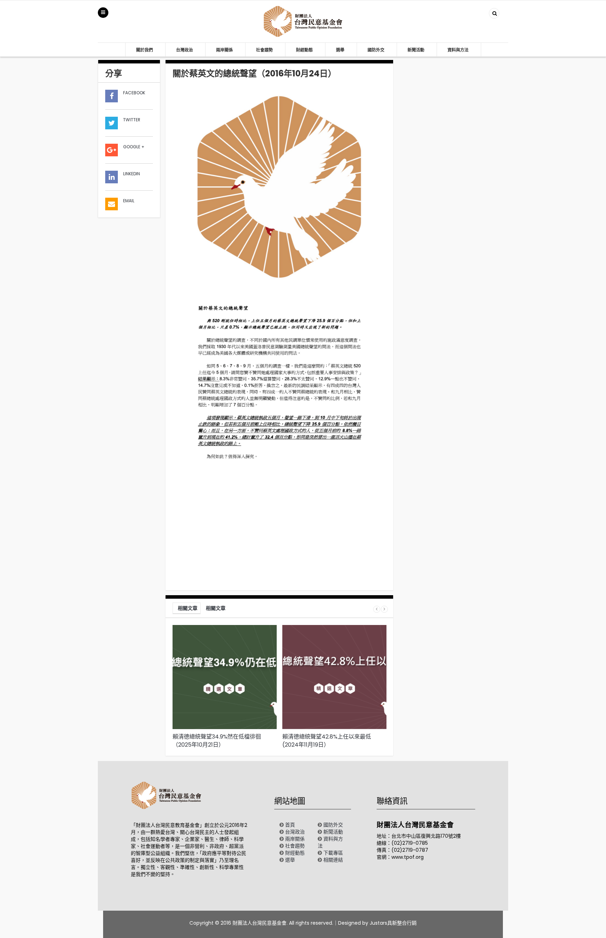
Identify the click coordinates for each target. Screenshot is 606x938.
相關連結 (333, 859)
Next (384, 609)
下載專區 (333, 852)
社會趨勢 (264, 50)
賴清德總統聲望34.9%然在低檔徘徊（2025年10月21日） (217, 741)
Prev (376, 609)
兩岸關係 (224, 50)
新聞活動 (416, 50)
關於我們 (144, 50)
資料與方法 (458, 50)
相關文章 (187, 608)
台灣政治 (184, 50)
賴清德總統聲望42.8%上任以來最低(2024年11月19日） (326, 741)
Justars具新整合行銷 (393, 922)
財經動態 (304, 50)
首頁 (290, 824)
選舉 (340, 50)
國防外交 (376, 50)
